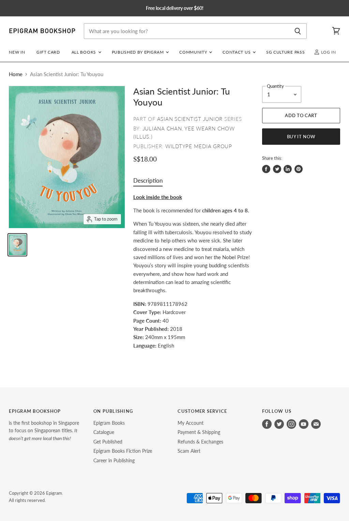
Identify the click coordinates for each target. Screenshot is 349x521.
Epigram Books (109, 423)
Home (15, 74)
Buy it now (301, 136)
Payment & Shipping (199, 432)
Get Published (107, 442)
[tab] (148, 182)
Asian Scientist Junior (190, 119)
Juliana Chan (162, 128)
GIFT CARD (48, 52)
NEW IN (17, 52)
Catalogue (103, 432)
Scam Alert (189, 451)
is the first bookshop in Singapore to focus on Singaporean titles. (44, 430)
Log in (328, 52)
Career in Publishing (114, 460)
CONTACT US (237, 52)
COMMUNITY (193, 52)
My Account (190, 423)
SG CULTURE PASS (285, 52)
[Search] (298, 31)
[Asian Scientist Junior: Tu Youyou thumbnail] (17, 245)
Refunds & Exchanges (200, 442)
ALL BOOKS (84, 52)
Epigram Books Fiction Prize (122, 451)
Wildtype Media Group (198, 146)
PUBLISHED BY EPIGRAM (138, 52)
